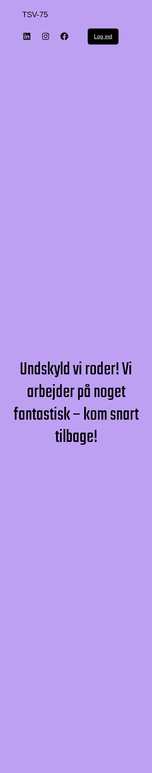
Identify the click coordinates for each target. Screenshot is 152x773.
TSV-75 (35, 14)
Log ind (103, 36)
